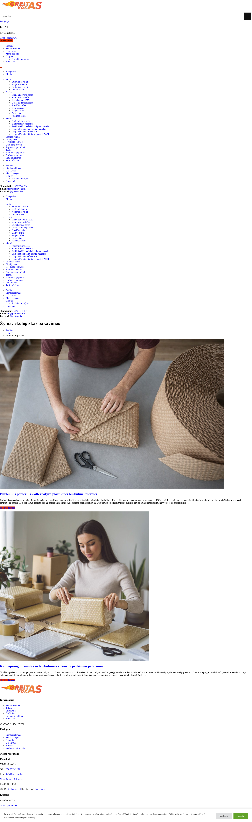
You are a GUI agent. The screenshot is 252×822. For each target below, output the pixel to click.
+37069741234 (20, 186)
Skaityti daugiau (7, 507)
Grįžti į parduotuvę (8, 38)
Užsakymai (11, 743)
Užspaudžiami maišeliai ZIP (24, 131)
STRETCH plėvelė (15, 142)
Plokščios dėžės (19, 105)
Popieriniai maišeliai (21, 121)
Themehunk (39, 789)
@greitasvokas (16, 191)
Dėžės (9, 92)
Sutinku (241, 816)
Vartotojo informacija (15, 748)
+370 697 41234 (12, 769)
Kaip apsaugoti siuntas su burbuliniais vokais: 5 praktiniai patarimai (51, 666)
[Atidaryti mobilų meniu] (1, 67)
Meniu (9, 74)
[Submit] (247, 16)
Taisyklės (10, 708)
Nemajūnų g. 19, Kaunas (11, 779)
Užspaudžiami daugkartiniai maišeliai (29, 129)
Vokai (8, 79)
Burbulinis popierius (15, 152)
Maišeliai (10, 118)
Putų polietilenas (13, 158)
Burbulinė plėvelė (14, 144)
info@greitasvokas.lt (15, 188)
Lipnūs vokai (18, 89)
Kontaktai (10, 718)
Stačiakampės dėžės (21, 100)
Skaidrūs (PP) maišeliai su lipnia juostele (30, 126)
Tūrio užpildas (12, 160)
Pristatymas (11, 710)
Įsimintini (10, 740)
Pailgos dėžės (18, 110)
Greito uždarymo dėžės (22, 95)
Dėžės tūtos (17, 113)
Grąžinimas (11, 713)
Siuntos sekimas (13, 705)
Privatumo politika (14, 716)
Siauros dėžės (18, 108)
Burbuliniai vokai (20, 81)
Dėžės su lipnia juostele (22, 102)
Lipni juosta (11, 139)
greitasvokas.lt (14, 789)
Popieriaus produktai (15, 147)
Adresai (9, 745)
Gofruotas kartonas (14, 155)
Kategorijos (11, 71)
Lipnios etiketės (13, 137)
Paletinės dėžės (19, 116)
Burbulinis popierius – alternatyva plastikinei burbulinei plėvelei (48, 494)
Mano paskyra (12, 737)
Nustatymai (223, 816)
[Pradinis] (22, 10)
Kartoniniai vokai (20, 87)
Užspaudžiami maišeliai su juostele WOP (30, 134)
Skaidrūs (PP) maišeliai (22, 123)
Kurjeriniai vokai (19, 84)
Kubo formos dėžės (21, 97)
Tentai (9, 150)
